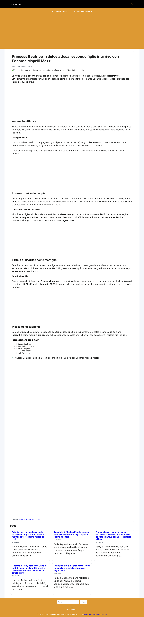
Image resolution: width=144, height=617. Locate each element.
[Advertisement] (72, 30)
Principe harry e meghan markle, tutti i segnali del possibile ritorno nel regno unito (72, 568)
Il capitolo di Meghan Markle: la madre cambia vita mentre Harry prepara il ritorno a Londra (72, 534)
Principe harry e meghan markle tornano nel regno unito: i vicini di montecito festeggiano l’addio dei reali (28, 535)
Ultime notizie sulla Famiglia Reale (29, 519)
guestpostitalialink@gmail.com (95, 614)
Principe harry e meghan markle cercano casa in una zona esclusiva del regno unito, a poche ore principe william (113, 535)
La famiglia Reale (81, 11)
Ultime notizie (59, 11)
